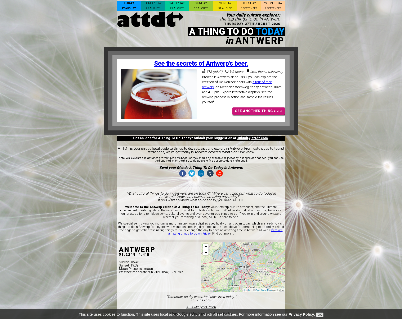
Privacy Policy (301, 314)
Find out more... (223, 233)
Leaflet (247, 290)
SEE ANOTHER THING (258, 111)
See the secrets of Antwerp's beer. (201, 63)
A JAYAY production (201, 307)
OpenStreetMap (263, 290)
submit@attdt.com (252, 138)
